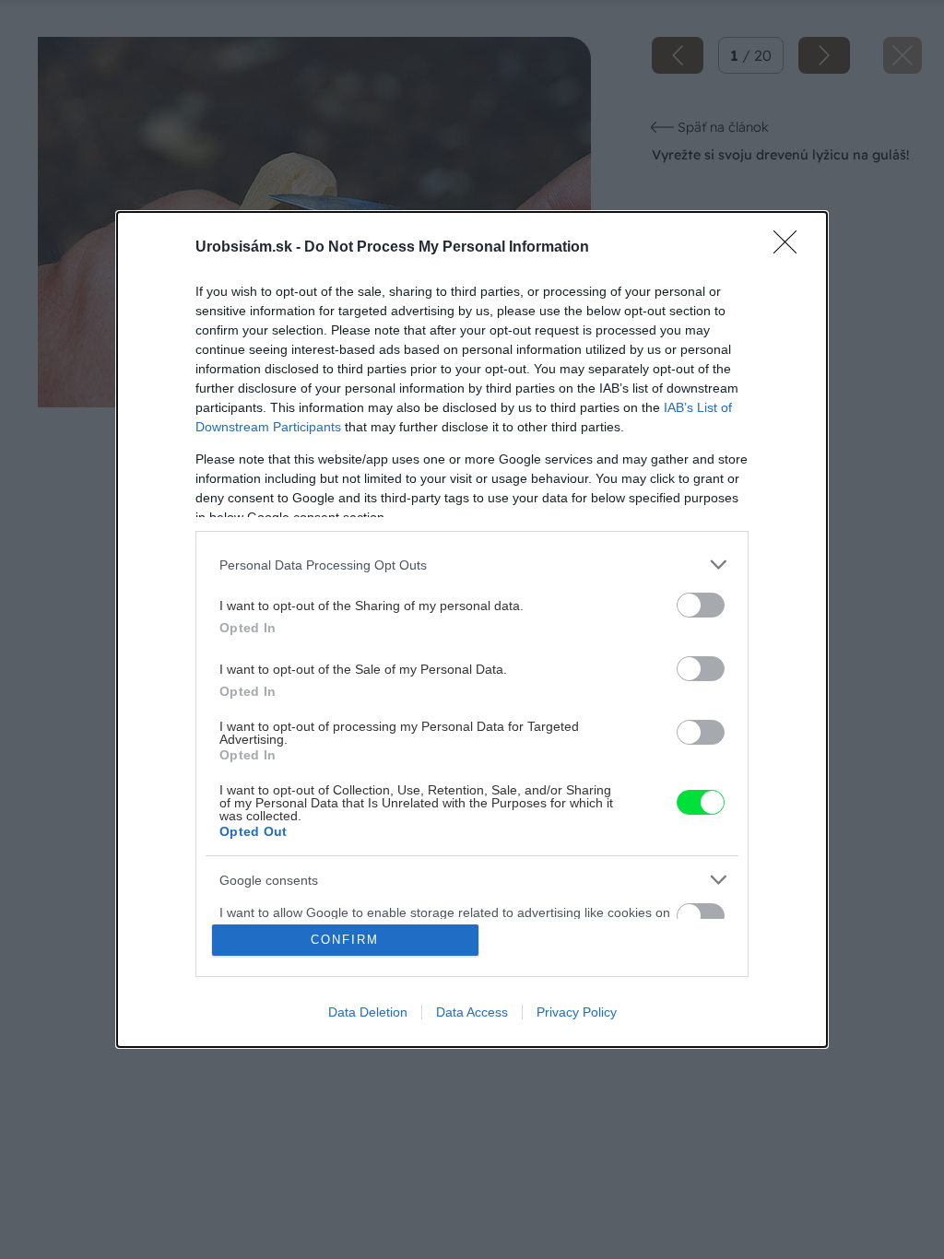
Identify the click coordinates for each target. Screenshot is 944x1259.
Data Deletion (367, 1012)
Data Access (472, 1012)
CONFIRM (345, 940)
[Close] (790, 247)
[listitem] (472, 564)
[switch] (701, 605)
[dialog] (472, 629)
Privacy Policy (577, 1012)
